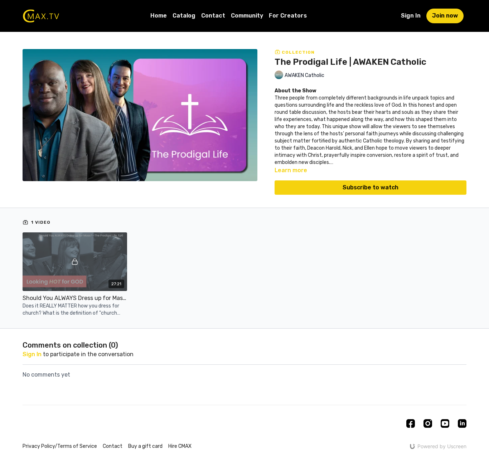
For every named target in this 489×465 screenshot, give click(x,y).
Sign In (411, 15)
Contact (213, 15)
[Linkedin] (462, 423)
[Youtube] (445, 423)
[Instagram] (427, 423)
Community (247, 15)
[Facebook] (410, 423)
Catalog (184, 15)
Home (158, 15)
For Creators (288, 15)
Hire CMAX (180, 446)
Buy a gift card (145, 446)
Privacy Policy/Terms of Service (60, 446)
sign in (32, 354)
